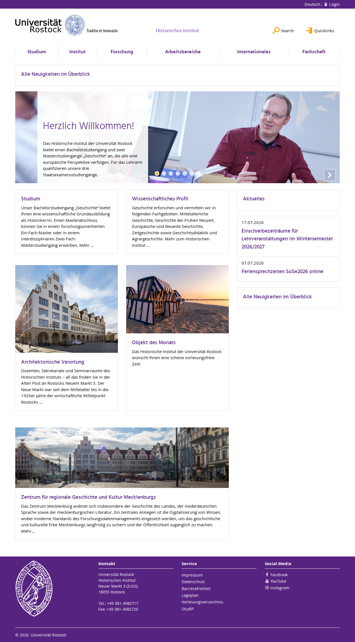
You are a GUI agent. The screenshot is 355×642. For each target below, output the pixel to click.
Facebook (279, 574)
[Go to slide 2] (164, 173)
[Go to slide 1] (157, 173)
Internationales (254, 52)
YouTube (278, 581)
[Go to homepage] (66, 25)
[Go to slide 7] (198, 173)
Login (334, 4)
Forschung (122, 52)
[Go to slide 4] (178, 173)
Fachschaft (314, 52)
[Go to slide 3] (171, 173)
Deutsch (313, 4)
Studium (36, 52)
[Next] (330, 175)
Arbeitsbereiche (183, 52)
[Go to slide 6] (191, 173)
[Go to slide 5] (184, 173)
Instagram (279, 587)
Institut (77, 52)
